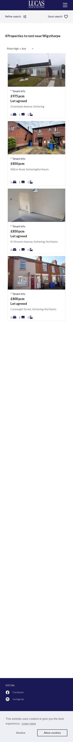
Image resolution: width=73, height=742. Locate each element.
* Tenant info (17, 91)
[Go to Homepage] (36, 5)
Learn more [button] (29, 723)
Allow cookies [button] (52, 732)
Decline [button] (20, 732)
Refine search (13, 16)
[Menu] (65, 5)
